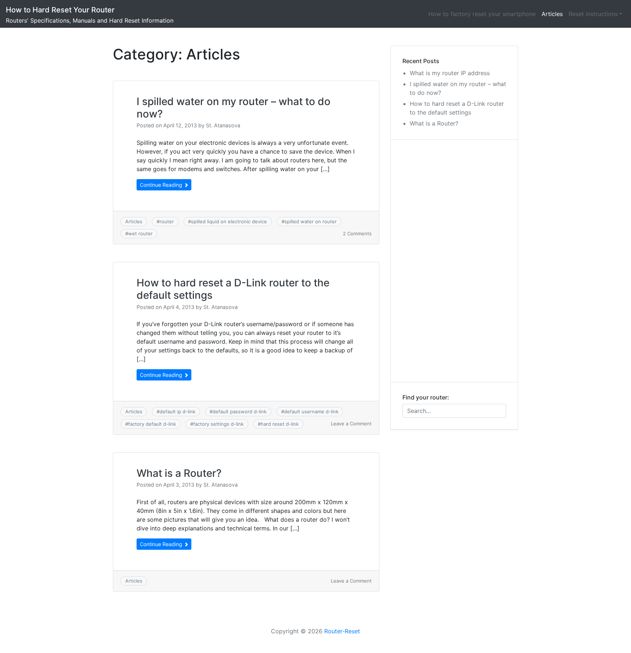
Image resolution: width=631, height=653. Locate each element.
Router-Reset (342, 631)
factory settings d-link (218, 424)
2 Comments (357, 233)
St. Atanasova (223, 125)
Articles (552, 14)
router (167, 221)
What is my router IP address (450, 73)
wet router (140, 233)
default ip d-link (177, 411)
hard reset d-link (280, 424)
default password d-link (240, 411)
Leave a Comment (351, 423)
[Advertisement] (454, 260)
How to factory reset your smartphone (482, 14)
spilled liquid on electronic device (229, 221)
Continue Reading (162, 185)
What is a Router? (179, 473)
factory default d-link (152, 424)
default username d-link (311, 411)
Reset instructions (593, 14)
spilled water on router (310, 221)
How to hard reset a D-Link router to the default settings (233, 289)
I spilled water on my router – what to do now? (233, 107)
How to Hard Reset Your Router (60, 9)
